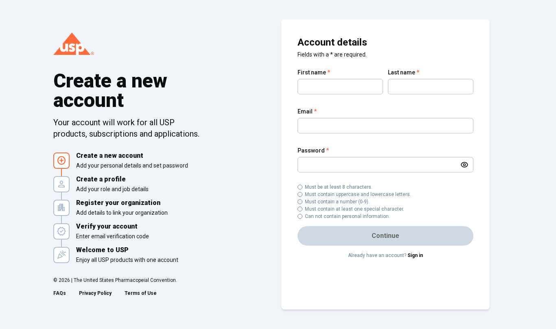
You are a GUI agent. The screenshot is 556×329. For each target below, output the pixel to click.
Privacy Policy (95, 293)
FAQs (59, 293)
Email (307, 111)
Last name (403, 72)
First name (314, 72)
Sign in (415, 255)
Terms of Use (141, 293)
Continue (385, 236)
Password (313, 150)
